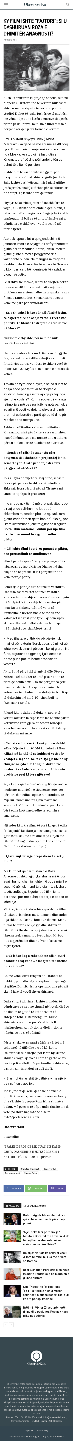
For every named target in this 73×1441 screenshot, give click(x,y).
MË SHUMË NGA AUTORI (35, 1206)
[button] (6, 5)
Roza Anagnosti (12, 1173)
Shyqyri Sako (30, 1173)
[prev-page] (6, 1325)
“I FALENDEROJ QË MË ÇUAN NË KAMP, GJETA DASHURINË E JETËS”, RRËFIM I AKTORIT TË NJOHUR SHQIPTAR (32, 1152)
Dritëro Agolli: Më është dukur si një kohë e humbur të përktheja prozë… (44, 1219)
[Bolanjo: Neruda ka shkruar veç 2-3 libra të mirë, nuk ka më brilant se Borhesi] (12, 1257)
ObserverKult (49, 1169)
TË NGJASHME (12, 1206)
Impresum (29, 1431)
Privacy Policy (42, 1431)
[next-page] (11, 1325)
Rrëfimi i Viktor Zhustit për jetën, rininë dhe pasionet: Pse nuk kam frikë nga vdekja (45, 1311)
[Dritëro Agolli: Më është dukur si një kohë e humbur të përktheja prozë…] (12, 1219)
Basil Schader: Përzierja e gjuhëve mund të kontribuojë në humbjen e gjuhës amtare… (46, 1274)
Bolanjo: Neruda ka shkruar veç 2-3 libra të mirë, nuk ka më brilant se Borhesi (45, 1257)
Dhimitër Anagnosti (30, 1169)
